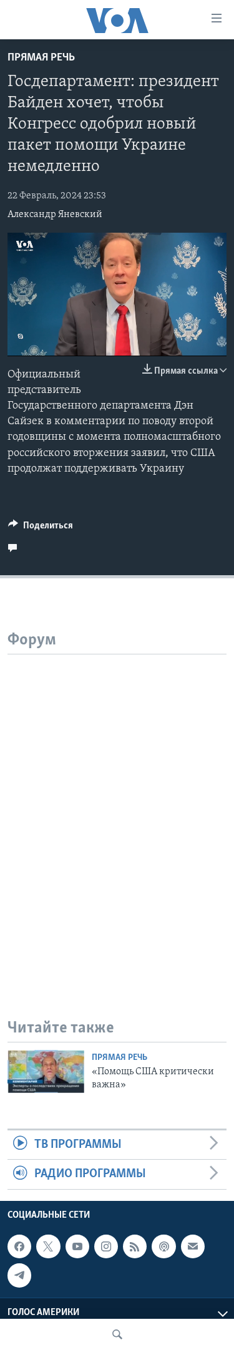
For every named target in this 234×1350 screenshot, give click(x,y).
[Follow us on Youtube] (77, 1246)
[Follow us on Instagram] (106, 1246)
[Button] (40, 528)
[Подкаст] (163, 1246)
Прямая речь (41, 58)
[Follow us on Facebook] (19, 1246)
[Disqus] (117, 810)
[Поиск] (117, 1334)
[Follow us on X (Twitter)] (48, 1246)
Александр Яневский (54, 215)
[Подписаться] (193, 1246)
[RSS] (135, 1246)
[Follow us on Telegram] (19, 1275)
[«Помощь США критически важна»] (45, 1071)
